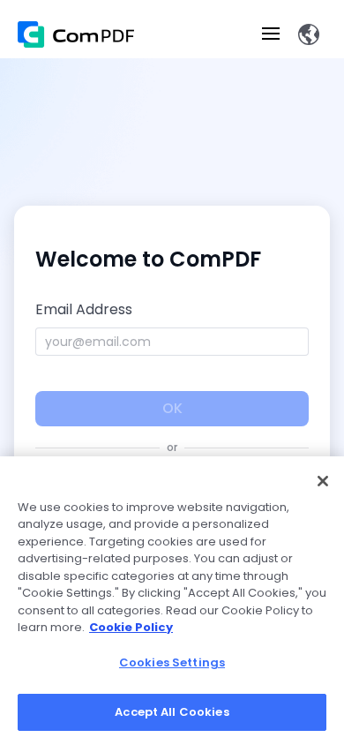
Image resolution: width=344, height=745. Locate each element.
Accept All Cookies (171, 712)
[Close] (322, 481)
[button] (308, 34)
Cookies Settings (172, 662)
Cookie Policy (131, 627)
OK (172, 408)
